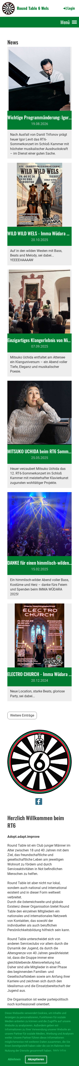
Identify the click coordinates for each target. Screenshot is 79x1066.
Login (71, 8)
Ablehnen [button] (14, 1059)
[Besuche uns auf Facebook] (38, 803)
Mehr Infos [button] (59, 1050)
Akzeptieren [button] (36, 1059)
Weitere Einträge (22, 715)
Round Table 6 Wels (33, 8)
